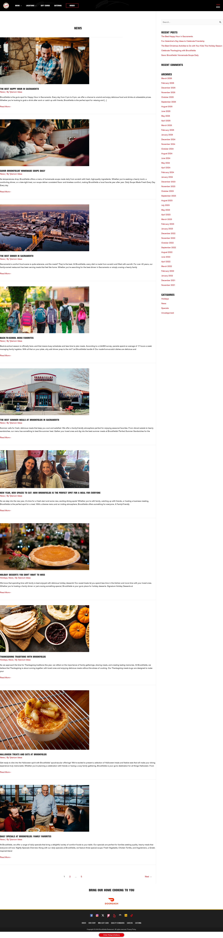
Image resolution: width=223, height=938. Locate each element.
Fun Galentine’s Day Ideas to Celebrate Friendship (182, 41)
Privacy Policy (131, 929)
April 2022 (165, 261)
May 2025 (165, 116)
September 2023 (168, 196)
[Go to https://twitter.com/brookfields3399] (103, 915)
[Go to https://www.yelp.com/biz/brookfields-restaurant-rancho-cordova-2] (114, 915)
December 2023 (168, 182)
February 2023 (167, 224)
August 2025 (166, 106)
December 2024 (168, 139)
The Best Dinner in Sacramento (16, 255)
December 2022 (168, 233)
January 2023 (167, 229)
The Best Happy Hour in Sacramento (19, 88)
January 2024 (167, 177)
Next (148, 876)
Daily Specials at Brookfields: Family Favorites (25, 836)
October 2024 (167, 149)
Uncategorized (167, 313)
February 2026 (167, 83)
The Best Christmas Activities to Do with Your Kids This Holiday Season (191, 46)
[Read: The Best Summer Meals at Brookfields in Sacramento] (44, 391)
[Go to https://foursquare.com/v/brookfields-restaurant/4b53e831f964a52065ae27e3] (108, 916)
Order (84, 923)
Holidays (3, 578)
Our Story (92, 923)
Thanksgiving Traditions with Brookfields (23, 656)
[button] (72, 5)
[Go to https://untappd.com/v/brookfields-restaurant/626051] (126, 915)
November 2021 (168, 285)
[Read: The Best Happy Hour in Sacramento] (44, 60)
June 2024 (165, 158)
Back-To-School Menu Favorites (17, 337)
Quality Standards (117, 923)
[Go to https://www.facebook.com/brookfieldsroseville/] (91, 915)
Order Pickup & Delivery (111, 935)
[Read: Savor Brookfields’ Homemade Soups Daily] (44, 142)
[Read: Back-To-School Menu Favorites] (44, 309)
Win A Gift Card (103, 923)
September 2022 (168, 247)
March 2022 (166, 266)
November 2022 (168, 238)
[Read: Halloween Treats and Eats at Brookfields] (44, 719)
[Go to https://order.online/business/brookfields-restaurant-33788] (111, 901)
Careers (130, 923)
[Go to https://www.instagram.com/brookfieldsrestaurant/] (97, 915)
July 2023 (165, 205)
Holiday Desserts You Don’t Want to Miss (22, 574)
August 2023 (166, 200)
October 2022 (167, 243)
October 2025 (167, 97)
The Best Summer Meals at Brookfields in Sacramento (29, 419)
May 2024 (165, 163)
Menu (218, 7)
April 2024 (165, 167)
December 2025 (168, 88)
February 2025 (167, 130)
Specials (165, 308)
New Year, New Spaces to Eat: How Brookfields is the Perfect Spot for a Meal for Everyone (50, 492)
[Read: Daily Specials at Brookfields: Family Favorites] (44, 808)
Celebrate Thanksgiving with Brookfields (178, 50)
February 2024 (167, 172)
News (2, 92)
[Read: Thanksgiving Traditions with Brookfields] (44, 628)
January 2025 (167, 135)
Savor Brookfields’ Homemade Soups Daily (22, 170)
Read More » (5, 106)
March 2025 (166, 125)
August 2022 (166, 252)
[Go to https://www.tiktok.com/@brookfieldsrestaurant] (131, 915)
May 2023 (165, 210)
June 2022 (165, 257)
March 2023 (166, 219)
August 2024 (166, 153)
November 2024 (168, 144)
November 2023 (168, 186)
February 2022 (167, 271)
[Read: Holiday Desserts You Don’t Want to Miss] (44, 546)
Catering (138, 923)
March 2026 (166, 78)
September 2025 (168, 102)
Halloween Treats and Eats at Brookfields (23, 754)
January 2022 (167, 276)
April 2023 (165, 214)
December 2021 (168, 280)
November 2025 (168, 92)
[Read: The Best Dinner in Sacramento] (44, 227)
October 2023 (167, 191)
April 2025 (165, 120)
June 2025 (165, 111)
